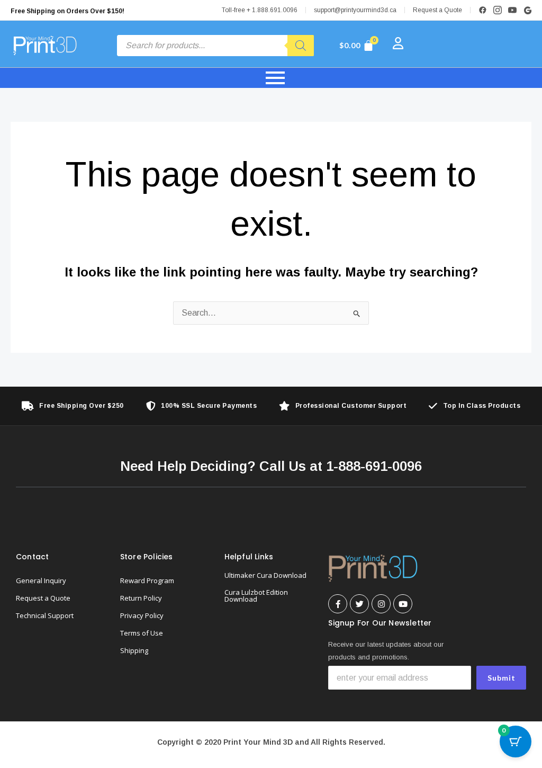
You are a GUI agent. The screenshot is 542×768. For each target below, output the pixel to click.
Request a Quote (437, 10)
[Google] (527, 10)
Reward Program (147, 580)
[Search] (300, 45)
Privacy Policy (142, 615)
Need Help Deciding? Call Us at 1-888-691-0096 (271, 466)
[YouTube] (512, 10)
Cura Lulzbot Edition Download (256, 595)
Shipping (134, 650)
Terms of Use (141, 633)
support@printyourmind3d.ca (355, 10)
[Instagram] (497, 10)
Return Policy (141, 598)
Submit (501, 677)
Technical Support (45, 615)
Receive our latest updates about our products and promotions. (386, 650)
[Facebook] (482, 10)
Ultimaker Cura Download (265, 575)
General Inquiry (41, 580)
